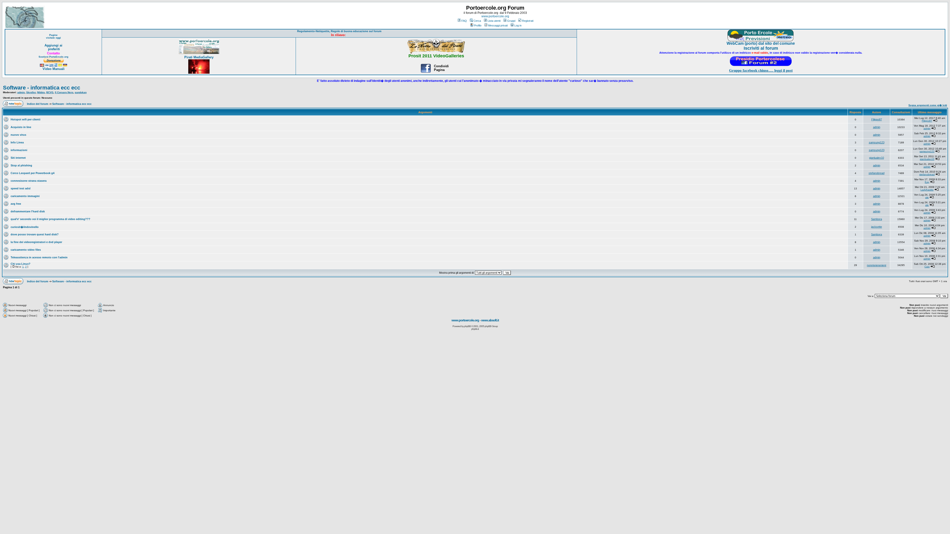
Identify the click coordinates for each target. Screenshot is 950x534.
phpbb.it (475, 329)
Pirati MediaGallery (199, 57)
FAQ (464, 20)
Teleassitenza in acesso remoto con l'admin (39, 257)
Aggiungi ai (53, 45)
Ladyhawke (927, 189)
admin (21, 92)
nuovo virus (18, 134)
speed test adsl (20, 188)
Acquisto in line (21, 127)
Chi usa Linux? (20, 263)
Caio (927, 266)
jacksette (876, 226)
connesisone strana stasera (29, 180)
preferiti (53, 49)
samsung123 (876, 142)
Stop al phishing (21, 165)
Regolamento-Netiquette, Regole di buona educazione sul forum (339, 31)
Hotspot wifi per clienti (25, 119)
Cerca (477, 20)
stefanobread (876, 173)
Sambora (876, 219)
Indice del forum (37, 103)
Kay (927, 182)
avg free (16, 203)
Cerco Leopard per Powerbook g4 (32, 173)
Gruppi (511, 20)
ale (927, 197)
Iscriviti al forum (761, 48)
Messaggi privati (498, 25)
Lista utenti (494, 20)
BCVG (49, 92)
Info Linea (17, 142)
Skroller (31, 92)
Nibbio (41, 92)
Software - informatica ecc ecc (41, 88)
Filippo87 (876, 119)
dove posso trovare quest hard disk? (35, 234)
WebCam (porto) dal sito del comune (761, 43)
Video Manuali (54, 69)
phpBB (467, 326)
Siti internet (18, 157)
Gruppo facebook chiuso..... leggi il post (761, 70)
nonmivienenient (876, 265)
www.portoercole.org (495, 16)
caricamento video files (26, 249)
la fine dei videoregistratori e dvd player (36, 242)
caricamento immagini (25, 196)
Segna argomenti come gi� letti (927, 105)
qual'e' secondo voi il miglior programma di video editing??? (50, 219)
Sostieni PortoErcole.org (53, 56)
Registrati (527, 20)
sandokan (81, 92)
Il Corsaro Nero (64, 92)
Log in (518, 25)
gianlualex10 (876, 157)
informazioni (19, 150)
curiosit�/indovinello (25, 226)
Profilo (477, 25)
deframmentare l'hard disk (28, 211)
